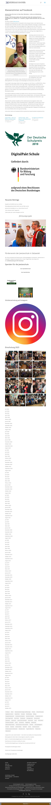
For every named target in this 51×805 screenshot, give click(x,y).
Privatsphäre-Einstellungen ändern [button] (15, 789)
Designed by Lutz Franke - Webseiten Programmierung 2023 (26, 796)
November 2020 (8, 532)
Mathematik (33, 722)
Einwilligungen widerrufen (11, 754)
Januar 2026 (7, 421)
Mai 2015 (7, 657)
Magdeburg (27, 722)
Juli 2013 (7, 702)
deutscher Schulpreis (30, 716)
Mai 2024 (7, 454)
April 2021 (7, 523)
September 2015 (8, 650)
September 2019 (8, 558)
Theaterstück (37, 728)
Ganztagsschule (30, 718)
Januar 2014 (7, 689)
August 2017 (8, 607)
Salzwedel (25, 726)
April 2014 (7, 683)
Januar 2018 (7, 597)
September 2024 (8, 446)
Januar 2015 (7, 665)
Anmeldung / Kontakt (10, 775)
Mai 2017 (7, 614)
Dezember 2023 (8, 462)
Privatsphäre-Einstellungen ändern (13, 746)
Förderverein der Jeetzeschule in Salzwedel (22, 253)
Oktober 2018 (8, 579)
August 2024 (8, 448)
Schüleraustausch (35, 726)
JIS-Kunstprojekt (25, 216)
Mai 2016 (7, 634)
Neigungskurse (30, 769)
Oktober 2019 (8, 556)
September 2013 (8, 698)
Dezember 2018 (8, 575)
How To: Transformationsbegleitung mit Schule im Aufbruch (18, 739)
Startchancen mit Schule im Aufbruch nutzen (15, 741)
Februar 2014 (8, 687)
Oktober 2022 (8, 491)
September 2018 (8, 581)
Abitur (12, 711)
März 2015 (7, 661)
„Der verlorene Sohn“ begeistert (12, 210)
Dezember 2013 (8, 691)
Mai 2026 (7, 413)
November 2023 (8, 464)
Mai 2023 (7, 476)
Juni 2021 (7, 521)
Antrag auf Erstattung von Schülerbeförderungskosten (21, 785)
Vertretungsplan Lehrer (18, 784)
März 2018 (7, 593)
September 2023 (8, 468)
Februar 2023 (8, 482)
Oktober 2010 (8, 708)
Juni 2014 (7, 679)
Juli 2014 (7, 677)
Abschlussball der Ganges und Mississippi (22, 711)
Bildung (34, 714)
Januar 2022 (7, 507)
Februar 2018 (8, 595)
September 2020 (8, 536)
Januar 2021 (7, 528)
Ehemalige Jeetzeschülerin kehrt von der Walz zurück (17, 206)
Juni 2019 (7, 562)
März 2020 (7, 548)
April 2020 (7, 546)
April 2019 (7, 567)
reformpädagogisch (38, 724)
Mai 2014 (7, 681)
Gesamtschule (37, 718)
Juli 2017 (7, 609)
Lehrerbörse (21, 722)
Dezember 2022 (8, 487)
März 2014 (7, 685)
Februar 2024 (8, 458)
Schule (29, 726)
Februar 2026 (8, 419)
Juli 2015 (7, 655)
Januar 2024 (7, 460)
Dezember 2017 (8, 599)
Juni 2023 (7, 474)
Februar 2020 (8, 550)
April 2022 (7, 501)
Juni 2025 (7, 431)
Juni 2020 (7, 542)
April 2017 (7, 616)
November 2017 (8, 601)
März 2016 (7, 638)
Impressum (37, 785)
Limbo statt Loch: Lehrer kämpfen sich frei (14, 212)
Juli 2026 (7, 409)
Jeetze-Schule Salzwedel (22, 720)
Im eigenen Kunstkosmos (37, 117)
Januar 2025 (7, 439)
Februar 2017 (8, 620)
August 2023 (8, 470)
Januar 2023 (7, 485)
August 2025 (8, 429)
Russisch (7, 726)
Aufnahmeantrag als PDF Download (15, 260)
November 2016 (8, 626)
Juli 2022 (7, 495)
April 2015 (7, 659)
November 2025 (8, 425)
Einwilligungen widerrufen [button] (25, 790)
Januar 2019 (7, 573)
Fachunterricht (30, 765)
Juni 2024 (7, 452)
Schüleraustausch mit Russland (11, 728)
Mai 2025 (7, 433)
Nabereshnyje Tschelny (10, 724)
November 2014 (8, 669)
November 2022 (8, 489)
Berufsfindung (29, 714)
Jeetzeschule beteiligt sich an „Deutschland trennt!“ (16, 208)
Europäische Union (39, 716)
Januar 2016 (7, 642)
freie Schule (16, 718)
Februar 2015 (8, 663)
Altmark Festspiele (40, 711)
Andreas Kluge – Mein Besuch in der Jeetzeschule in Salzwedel (25, 119)
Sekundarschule (22, 728)
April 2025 (7, 435)
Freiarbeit (29, 767)
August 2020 (8, 538)
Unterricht (7, 767)
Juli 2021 (7, 519)
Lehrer (16, 722)
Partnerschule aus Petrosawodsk (22, 724)
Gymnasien (8, 720)
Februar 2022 (8, 505)
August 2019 (8, 560)
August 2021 (8, 517)
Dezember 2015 (8, 644)
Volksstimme (16, 21)
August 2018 (8, 583)
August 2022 (8, 493)
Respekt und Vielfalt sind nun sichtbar (13, 204)
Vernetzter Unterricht (32, 762)
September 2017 (8, 605)
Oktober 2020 (8, 534)
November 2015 (8, 646)
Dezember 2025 (8, 423)
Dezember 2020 (8, 530)
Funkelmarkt (22, 718)
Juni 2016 (7, 632)
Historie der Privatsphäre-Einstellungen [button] (33, 789)
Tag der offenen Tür (30, 728)
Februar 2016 (8, 640)
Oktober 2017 (8, 603)
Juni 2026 (7, 411)
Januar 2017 (7, 622)
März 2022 (7, 503)
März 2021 (7, 526)
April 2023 (7, 478)
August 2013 (8, 700)
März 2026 (7, 417)
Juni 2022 (7, 497)
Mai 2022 (7, 499)
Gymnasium (13, 720)
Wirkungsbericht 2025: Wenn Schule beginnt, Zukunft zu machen (19, 737)
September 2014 (8, 673)
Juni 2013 (7, 704)
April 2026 (7, 415)
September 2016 (8, 628)
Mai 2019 (7, 564)
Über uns (7, 764)
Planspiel (31, 724)
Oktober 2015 (8, 648)
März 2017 (7, 618)
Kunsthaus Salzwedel (9, 722)
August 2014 (8, 675)
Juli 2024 (7, 450)
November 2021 (8, 511)
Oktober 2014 (8, 671)
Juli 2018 (7, 585)
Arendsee (23, 714)
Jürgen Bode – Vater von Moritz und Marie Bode (10, 118)
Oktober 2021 (8, 513)
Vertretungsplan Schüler (30, 784)
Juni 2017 (7, 612)
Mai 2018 (7, 589)
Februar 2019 (8, 571)
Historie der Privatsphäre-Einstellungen (14, 750)
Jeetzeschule (30, 720)
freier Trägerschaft (9, 718)
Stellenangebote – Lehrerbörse (12, 776)
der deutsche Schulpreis (20, 716)
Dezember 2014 (8, 667)
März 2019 (7, 569)
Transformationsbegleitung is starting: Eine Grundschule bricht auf (20, 743)
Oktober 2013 (8, 696)
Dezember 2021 (8, 509)
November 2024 (8, 442)
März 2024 (7, 456)
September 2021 (8, 515)
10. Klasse (7, 711)
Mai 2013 (7, 706)
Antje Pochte (17, 714)
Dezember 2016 (8, 624)
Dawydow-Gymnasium (10, 716)
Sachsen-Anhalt (18, 726)
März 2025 (7, 437)
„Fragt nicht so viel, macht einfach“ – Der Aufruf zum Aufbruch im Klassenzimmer (23, 735)
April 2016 (7, 636)
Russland (12, 726)
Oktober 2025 (8, 427)
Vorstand (7, 778)
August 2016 (8, 630)
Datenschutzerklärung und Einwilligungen (14, 787)
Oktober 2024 (8, 444)
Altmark (33, 711)
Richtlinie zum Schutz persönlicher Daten (35, 787)
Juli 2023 (7, 472)
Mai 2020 (7, 544)
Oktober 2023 (8, 466)
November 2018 (8, 577)
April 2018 (7, 591)
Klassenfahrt (40, 720)
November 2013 (8, 694)
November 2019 (8, 554)
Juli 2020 (7, 540)
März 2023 (7, 480)
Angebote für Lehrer (9, 714)
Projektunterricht (31, 764)
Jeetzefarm (7, 769)
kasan (35, 720)
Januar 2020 (7, 552)
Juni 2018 (7, 587)
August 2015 (8, 653)
